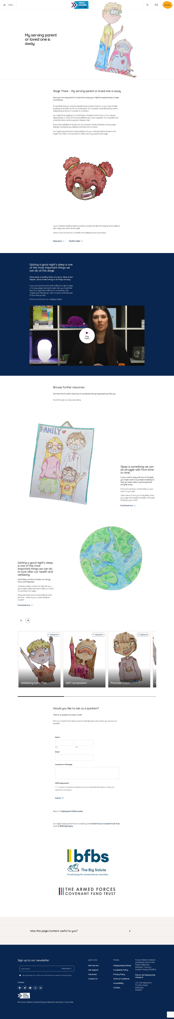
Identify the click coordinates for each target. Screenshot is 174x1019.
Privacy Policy (119, 974)
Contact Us (92, 979)
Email (57, 752)
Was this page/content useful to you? (54, 931)
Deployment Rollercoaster (72, 811)
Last (76, 747)
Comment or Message (63, 764)
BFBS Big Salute (66, 826)
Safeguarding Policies (122, 965)
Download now (127, 505)
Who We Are (93, 965)
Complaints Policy (120, 970)
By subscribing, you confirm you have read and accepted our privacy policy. (47, 975)
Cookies (116, 987)
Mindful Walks (74, 241)
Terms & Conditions (121, 979)
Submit (58, 798)
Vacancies (92, 974)
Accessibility (118, 983)
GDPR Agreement (62, 783)
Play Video (87, 337)
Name (58, 737)
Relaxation (57, 241)
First (56, 747)
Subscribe (66, 968)
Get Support (93, 970)
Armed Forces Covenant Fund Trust (105, 824)
